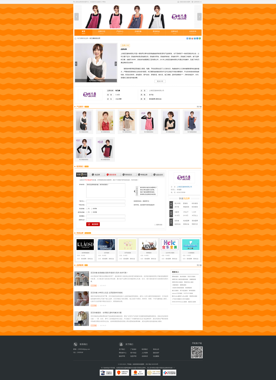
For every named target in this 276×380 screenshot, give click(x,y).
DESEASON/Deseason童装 (179, 302)
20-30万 (185, 215)
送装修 (177, 221)
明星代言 (195, 224)
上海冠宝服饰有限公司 (156, 90)
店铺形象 (138, 32)
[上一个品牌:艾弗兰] (76, 16)
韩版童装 (186, 207)
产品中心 (119, 32)
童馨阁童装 (193, 279)
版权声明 (122, 356)
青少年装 (178, 203)
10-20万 (177, 215)
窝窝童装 (148, 253)
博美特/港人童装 (188, 282)
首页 (83, 32)
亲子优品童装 (184, 290)
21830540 (80, 352)
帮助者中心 (122, 353)
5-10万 (194, 212)
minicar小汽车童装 (177, 293)
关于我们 (122, 349)
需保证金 (186, 224)
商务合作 (156, 349)
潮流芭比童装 (193, 296)
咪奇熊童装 (192, 290)
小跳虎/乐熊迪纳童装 (178, 288)
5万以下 (185, 212)
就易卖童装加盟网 (185, 2)
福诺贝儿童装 (192, 302)
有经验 (95, 208)
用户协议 (133, 353)
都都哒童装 (183, 285)
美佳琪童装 (183, 276)
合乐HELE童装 (170, 253)
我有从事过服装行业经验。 (148, 190)
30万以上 (195, 215)
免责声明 (133, 356)
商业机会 (156, 32)
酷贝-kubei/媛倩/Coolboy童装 (180, 296)
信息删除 (156, 356)
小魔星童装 (175, 285)
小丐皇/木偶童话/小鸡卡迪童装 (181, 299)
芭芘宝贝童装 (191, 276)
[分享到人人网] (197, 38)
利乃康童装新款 (83, 132)
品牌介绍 (101, 32)
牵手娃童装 (128, 253)
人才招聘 (145, 353)
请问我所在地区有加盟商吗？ (148, 187)
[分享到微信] (200, 38)
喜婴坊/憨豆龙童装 (177, 282)
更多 (198, 106)
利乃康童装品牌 (82, 38)
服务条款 (159, 224)
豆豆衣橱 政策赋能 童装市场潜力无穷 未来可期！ (109, 273)
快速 (184, 198)
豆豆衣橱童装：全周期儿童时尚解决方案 (106, 313)
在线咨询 (192, 32)
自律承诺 (145, 356)
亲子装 (177, 207)
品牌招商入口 (198, 2)
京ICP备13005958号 (152, 364)
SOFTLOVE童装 (188, 293)
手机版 (129, 364)
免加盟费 (186, 221)
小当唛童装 (191, 253)
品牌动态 (174, 32)
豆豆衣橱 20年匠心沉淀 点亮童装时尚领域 (106, 293)
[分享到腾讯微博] (195, 38)
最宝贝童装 (175, 290)
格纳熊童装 (188, 288)
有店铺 (95, 212)
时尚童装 (195, 203)
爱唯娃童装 (175, 276)
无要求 (177, 212)
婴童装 (185, 203)
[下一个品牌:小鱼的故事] (199, 16)
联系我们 (145, 349)
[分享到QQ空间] (190, 38)
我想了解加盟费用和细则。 (148, 192)
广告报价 (133, 349)
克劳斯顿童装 (85, 253)
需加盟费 (195, 221)
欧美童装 (195, 207)
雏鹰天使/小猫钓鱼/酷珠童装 (180, 279)
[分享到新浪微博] (192, 38)
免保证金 (178, 224)
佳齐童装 (106, 253)
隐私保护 (156, 353)
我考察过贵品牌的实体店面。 (148, 194)
